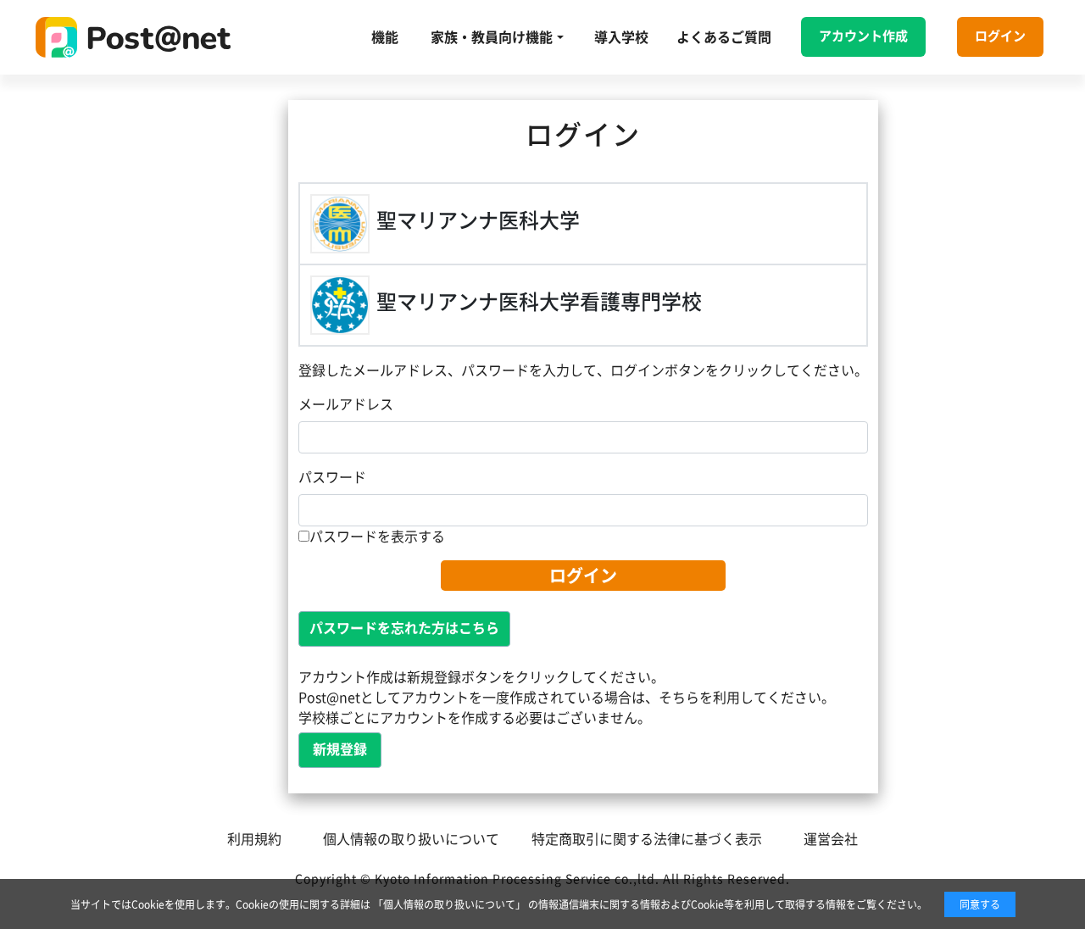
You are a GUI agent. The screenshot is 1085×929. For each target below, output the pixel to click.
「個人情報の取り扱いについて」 (449, 904)
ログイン (1000, 36)
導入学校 (621, 37)
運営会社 (831, 839)
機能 (384, 37)
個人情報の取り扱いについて (411, 839)
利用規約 (254, 839)
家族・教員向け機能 (492, 37)
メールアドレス (345, 404)
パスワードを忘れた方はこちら (404, 628)
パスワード (332, 477)
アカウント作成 (863, 36)
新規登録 (340, 749)
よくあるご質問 (723, 37)
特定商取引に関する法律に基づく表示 (646, 839)
